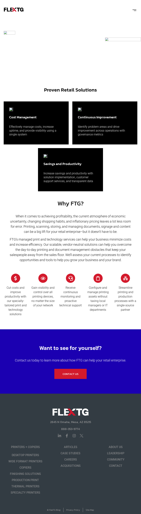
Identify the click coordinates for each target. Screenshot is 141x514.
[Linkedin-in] (59, 436)
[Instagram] (74, 436)
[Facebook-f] (67, 436)
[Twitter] (81, 436)
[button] (134, 10)
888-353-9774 (70, 429)
